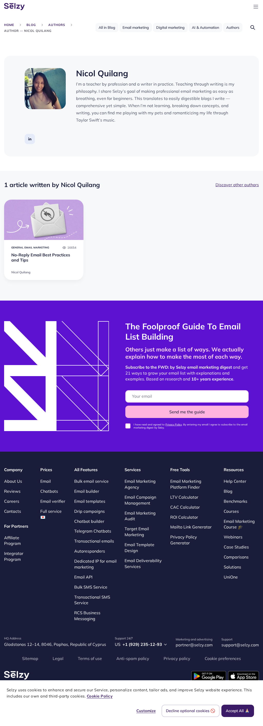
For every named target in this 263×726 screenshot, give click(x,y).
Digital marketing (170, 27)
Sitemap (30, 658)
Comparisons (236, 557)
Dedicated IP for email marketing (95, 564)
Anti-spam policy (132, 658)
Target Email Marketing (137, 531)
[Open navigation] (256, 7)
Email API (83, 577)
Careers (11, 501)
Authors (232, 27)
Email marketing (136, 27)
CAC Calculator (185, 507)
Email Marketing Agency (140, 484)
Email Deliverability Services (143, 563)
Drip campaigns (89, 511)
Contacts (12, 511)
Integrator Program (13, 556)
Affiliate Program (12, 540)
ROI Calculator (184, 517)
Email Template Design (139, 547)
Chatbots (49, 491)
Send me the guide (187, 411)
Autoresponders (89, 551)
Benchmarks (235, 501)
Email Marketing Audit (140, 516)
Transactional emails (94, 541)
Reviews (12, 491)
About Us (13, 481)
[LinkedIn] (30, 139)
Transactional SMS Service (92, 600)
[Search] (253, 27)
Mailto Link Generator (191, 527)
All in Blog (107, 27)
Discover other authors (237, 184)
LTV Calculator (184, 497)
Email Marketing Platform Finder (185, 484)
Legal (58, 658)
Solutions (232, 567)
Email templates (89, 501)
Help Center (235, 481)
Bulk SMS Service (90, 587)
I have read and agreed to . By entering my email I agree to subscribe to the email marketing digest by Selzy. (190, 426)
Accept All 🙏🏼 (238, 710)
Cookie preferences (223, 658)
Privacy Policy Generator (183, 540)
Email (45, 481)
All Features (86, 469)
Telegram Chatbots (92, 531)
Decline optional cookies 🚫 (190, 710)
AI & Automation (205, 27)
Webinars (233, 537)
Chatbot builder (89, 521)
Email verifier (52, 501)
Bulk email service (91, 481)
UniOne (231, 577)
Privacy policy (177, 658)
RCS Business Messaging (87, 615)
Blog (228, 491)
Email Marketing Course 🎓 (239, 524)
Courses (231, 511)
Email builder (86, 491)
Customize (146, 710)
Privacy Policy (173, 424)
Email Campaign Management (140, 500)
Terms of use (90, 658)
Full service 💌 (51, 514)
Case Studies (236, 547)
